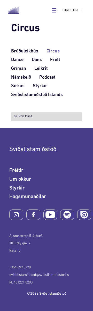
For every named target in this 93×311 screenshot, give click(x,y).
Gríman (18, 68)
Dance (17, 60)
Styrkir (40, 86)
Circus (53, 51)
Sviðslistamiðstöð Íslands (37, 95)
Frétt (55, 60)
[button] (73, 10)
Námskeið (21, 77)
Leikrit (41, 68)
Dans (37, 60)
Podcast (47, 77)
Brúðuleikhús (24, 51)
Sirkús (18, 86)
